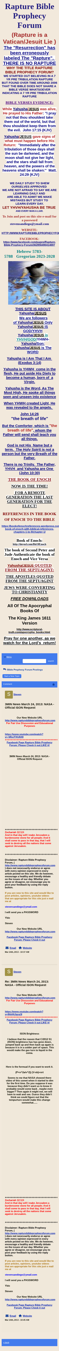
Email (13, 948)
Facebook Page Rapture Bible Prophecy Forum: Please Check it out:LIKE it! (29, 744)
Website (27, 948)
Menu (9, 657)
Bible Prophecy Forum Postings (25, 669)
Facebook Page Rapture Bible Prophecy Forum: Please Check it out (29, 938)
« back (6, 1342)
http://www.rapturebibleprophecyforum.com (30, 720)
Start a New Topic (12, 676)
